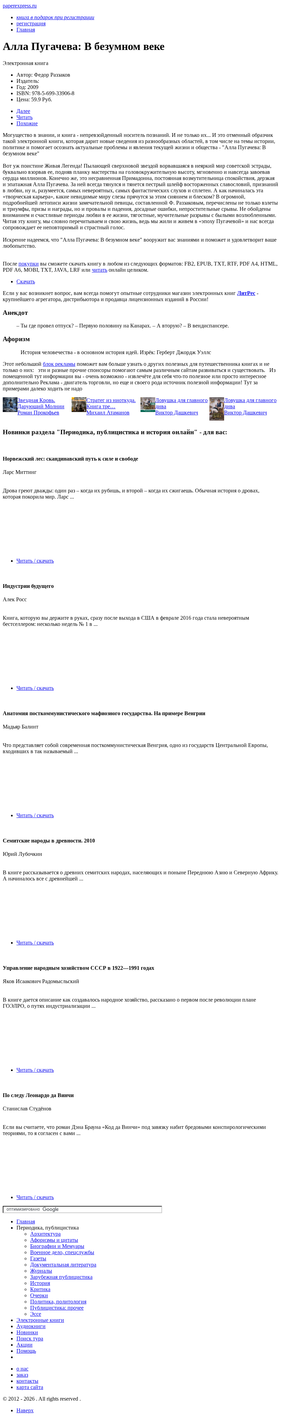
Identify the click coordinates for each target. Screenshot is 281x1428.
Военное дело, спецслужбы (62, 1252)
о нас (22, 1369)
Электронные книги (40, 1320)
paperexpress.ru (20, 6)
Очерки (39, 1295)
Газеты (38, 1258)
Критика (40, 1289)
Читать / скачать (35, 561)
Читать (24, 117)
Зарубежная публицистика (61, 1277)
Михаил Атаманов (108, 412)
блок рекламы (59, 364)
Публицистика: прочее (57, 1308)
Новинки (27, 1332)
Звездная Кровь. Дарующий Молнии (40, 403)
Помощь (26, 1351)
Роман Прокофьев (38, 412)
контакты (27, 1381)
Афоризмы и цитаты (54, 1240)
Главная (25, 1221)
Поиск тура (29, 1338)
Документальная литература (63, 1265)
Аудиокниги (31, 1326)
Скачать (25, 281)
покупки (29, 264)
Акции (24, 1345)
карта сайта (29, 1387)
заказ (22, 1375)
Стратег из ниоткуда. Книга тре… (111, 403)
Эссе (35, 1314)
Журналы (41, 1271)
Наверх (25, 1410)
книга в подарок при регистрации (55, 17)
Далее (23, 111)
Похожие (27, 123)
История (40, 1283)
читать (99, 270)
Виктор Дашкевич (176, 412)
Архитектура (45, 1234)
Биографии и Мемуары (57, 1246)
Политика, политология (58, 1301)
